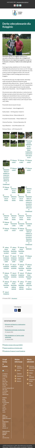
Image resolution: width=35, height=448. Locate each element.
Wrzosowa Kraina (31, 380)
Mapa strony (6, 447)
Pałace (31, 372)
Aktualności (14, 298)
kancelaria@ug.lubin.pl (22, 2)
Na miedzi (31, 384)
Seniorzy (18, 381)
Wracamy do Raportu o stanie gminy (15, 324)
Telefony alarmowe (18, 366)
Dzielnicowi (18, 376)
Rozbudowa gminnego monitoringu (15, 330)
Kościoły (31, 370)
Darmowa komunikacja (31, 366)
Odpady (18, 378)
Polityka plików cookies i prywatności (18, 447)
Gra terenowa (31, 376)
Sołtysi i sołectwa (18, 372)
